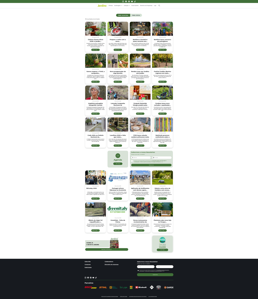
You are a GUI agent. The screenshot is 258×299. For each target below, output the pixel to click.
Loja (155, 5)
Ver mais (118, 163)
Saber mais (94, 49)
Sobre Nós (88, 261)
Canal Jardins (135, 5)
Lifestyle (126, 5)
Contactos (88, 264)
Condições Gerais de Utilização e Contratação (137, 296)
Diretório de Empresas (146, 5)
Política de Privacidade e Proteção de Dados (150, 161)
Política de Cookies (123, 296)
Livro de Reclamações (152, 296)
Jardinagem (117, 5)
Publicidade (88, 267)
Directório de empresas (111, 264)
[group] (87, 287)
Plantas (111, 5)
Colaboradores (109, 261)
